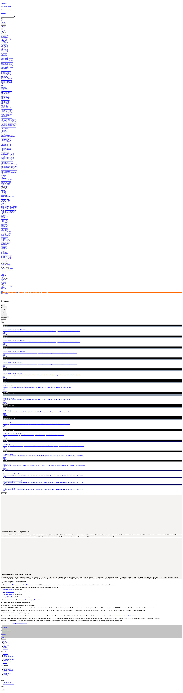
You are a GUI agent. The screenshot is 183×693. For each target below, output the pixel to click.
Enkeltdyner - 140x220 (6, 181)
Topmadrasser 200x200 (6, 140)
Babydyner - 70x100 (5, 184)
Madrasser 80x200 (5, 103)
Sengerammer (4, 40)
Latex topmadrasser (5, 134)
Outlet (2, 291)
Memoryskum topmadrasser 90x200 (9, 171)
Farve (2, 310)
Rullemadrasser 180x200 (6, 255)
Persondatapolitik (7, 661)
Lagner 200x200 (4, 217)
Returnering (6, 660)
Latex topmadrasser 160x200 (7, 156)
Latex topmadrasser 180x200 (7, 154)
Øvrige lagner (4, 246)
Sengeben (3, 277)
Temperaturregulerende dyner (7, 196)
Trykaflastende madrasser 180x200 (8, 120)
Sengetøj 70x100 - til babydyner (8, 212)
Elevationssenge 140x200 (6, 80)
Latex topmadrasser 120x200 (7, 158)
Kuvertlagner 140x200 (6, 233)
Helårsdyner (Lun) (5, 199)
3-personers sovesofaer (6, 266)
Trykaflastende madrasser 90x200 (8, 125)
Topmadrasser (4, 130)
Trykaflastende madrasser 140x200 (8, 123)
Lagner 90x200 (4, 226)
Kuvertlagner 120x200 (6, 234)
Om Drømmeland (7, 668)
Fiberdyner (3, 192)
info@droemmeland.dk (8, 684)
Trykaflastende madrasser (6, 91)
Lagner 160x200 (4, 222)
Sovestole (3, 287)
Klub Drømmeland (7, 672)
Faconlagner (3, 238)
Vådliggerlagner (4, 252)
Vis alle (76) (3, 493)
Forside (2, 293)
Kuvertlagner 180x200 (6, 231)
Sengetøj (3, 203)
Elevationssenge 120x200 (6, 81)
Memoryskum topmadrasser (7, 135)
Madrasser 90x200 (5, 102)
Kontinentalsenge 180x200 (7, 62)
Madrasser (3, 85)
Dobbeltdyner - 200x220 (6, 179)
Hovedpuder (3, 175)
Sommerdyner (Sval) (5, 200)
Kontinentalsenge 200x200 (7, 59)
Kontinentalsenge (4, 35)
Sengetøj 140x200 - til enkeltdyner (8, 210)
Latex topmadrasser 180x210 (7, 153)
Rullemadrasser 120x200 (6, 257)
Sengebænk (3, 283)
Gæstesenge (3, 41)
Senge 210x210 (4, 45)
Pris (2, 305)
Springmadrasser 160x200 (6, 110)
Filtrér (2, 322)
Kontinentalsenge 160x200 (7, 63)
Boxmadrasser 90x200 (6, 74)
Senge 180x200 (4, 48)
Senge (2, 31)
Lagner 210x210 (4, 216)
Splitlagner (3, 251)
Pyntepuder (3, 280)
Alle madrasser (4, 88)
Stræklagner (3, 249)
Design (2, 312)
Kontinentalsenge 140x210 (7, 65)
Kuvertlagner (4, 230)
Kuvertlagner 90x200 (5, 235)
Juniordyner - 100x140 (6, 183)
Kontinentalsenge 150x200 (7, 64)
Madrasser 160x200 (5, 98)
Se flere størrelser (4, 55)
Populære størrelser (5, 94)
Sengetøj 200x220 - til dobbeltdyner (9, 206)
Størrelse (3, 307)
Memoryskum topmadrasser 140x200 (9, 168)
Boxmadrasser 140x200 (6, 72)
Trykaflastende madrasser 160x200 (8, 121)
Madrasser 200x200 (5, 96)
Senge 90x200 (4, 53)
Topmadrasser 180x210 (6, 141)
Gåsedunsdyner (4, 193)
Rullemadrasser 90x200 (6, 258)
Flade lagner (3, 247)
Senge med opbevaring (6, 39)
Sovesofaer (3, 262)
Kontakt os (5, 654)
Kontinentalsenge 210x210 (7, 58)
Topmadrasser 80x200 (6, 149)
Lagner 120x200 (4, 225)
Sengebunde (3, 275)
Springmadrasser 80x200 (6, 115)
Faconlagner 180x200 (5, 239)
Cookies (5, 663)
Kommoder (3, 288)
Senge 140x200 (4, 50)
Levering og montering (8, 656)
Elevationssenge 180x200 (6, 78)
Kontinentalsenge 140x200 (7, 67)
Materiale (3, 314)
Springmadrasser (4, 89)
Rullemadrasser (4, 253)
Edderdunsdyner (4, 191)
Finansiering (6, 655)
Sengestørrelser (4, 44)
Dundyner (3, 190)
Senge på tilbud (4, 42)
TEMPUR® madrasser (6, 92)
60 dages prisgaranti (7, 657)
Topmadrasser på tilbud (6, 138)
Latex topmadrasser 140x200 (7, 157)
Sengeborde (3, 279)
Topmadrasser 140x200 (6, 145)
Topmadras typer (4, 131)
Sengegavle (3, 274)
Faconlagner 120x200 (5, 242)
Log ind (4, 26)
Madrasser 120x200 (5, 101)
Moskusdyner (4, 195)
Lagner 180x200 (4, 220)
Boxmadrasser (4, 36)
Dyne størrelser (4, 178)
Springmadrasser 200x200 (6, 107)
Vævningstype (4, 317)
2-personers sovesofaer (6, 264)
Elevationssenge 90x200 (6, 82)
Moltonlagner (4, 248)
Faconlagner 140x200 (5, 240)
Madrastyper (3, 87)
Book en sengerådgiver (8, 670)
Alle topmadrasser (5, 132)
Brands (2, 289)
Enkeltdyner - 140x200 (6, 182)
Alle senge (3, 33)
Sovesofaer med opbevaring (7, 268)
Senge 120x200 (4, 51)
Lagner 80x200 (4, 228)
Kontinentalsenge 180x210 (7, 60)
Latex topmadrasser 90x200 (7, 159)
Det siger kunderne (7, 673)
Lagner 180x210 (4, 219)
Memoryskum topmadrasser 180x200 (9, 166)
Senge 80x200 (4, 54)
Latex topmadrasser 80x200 (7, 161)
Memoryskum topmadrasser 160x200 (9, 167)
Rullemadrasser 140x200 (6, 256)
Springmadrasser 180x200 (6, 109)
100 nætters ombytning (8, 659)
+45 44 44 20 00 (7, 682)
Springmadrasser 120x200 (6, 112)
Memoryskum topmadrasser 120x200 (9, 170)
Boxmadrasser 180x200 (6, 71)
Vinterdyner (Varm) (5, 201)
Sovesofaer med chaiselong (7, 269)
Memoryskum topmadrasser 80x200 (9, 172)
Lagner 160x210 (4, 221)
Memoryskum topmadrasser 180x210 (9, 165)
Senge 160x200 (4, 49)
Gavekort (5, 675)
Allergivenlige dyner (5, 188)
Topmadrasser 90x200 (6, 148)
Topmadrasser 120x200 (6, 147)
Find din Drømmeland (8, 669)
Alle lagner (3, 215)
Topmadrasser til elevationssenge (8, 136)
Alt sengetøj (3, 204)
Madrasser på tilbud (5, 93)
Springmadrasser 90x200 (6, 114)
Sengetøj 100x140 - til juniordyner (8, 211)
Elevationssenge (4, 37)
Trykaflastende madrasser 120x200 (8, 124)
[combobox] (2, 321)
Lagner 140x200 (4, 224)
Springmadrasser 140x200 (6, 111)
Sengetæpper (3, 282)
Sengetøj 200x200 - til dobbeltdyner (9, 207)
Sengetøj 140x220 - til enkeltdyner (8, 208)
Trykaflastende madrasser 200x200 (8, 119)
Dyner (2, 177)
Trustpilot (3, 689)
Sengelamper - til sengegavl (7, 286)
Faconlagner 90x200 (5, 243)
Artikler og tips (6, 674)
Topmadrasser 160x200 (6, 144)
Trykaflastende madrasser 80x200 (8, 127)
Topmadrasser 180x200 (6, 143)
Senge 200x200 (4, 46)
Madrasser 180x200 (5, 97)
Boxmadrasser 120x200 (6, 73)
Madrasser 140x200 (5, 100)
